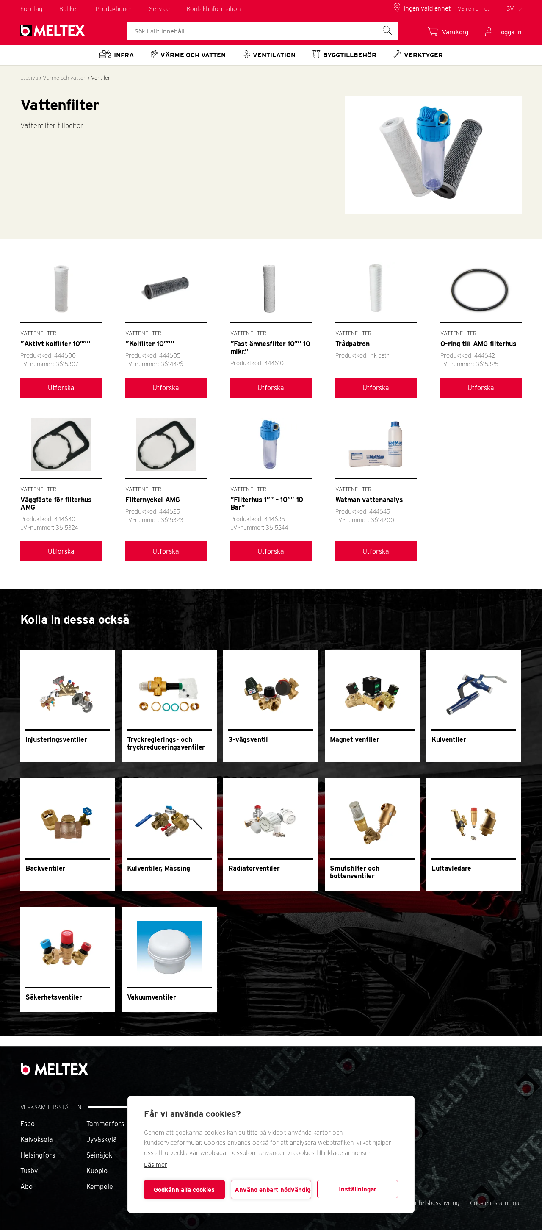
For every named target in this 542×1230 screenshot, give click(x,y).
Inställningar (357, 1189)
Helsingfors (37, 1155)
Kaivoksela (36, 1140)
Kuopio (97, 1171)
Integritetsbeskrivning (430, 1202)
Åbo (26, 1187)
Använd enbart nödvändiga (273, 1190)
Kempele (99, 1187)
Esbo (27, 1124)
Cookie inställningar (496, 1202)
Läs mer (155, 1165)
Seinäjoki (100, 1155)
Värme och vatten (64, 78)
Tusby (29, 1171)
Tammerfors (105, 1124)
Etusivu (29, 78)
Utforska (61, 388)
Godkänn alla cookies (184, 1190)
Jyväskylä (101, 1140)
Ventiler (100, 78)
